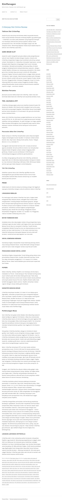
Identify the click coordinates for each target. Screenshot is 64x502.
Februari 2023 (49, 156)
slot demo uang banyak (16, 480)
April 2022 (48, 170)
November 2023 (50, 138)
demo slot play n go (14, 468)
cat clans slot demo (26, 466)
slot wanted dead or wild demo (30, 480)
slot (47, 192)
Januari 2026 (49, 86)
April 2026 (48, 80)
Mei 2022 (48, 168)
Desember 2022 (50, 160)
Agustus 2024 (49, 120)
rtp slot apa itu (21, 476)
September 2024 (50, 118)
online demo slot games (11, 474)
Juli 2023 (48, 146)
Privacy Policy (23, 12)
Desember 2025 (50, 88)
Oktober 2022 (49, 164)
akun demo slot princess (23, 460)
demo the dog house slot (30, 470)
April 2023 (48, 152)
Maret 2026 (49, 82)
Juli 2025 (48, 98)
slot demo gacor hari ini (8, 478)
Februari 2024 (49, 132)
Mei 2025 (48, 102)
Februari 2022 (49, 174)
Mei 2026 (48, 78)
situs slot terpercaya (51, 184)
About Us (4, 12)
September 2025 (50, 94)
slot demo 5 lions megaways (32, 476)
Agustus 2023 (49, 144)
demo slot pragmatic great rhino (28, 468)
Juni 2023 (48, 148)
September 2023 (50, 142)
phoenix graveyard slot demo (25, 474)
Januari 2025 (49, 110)
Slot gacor (48, 205)
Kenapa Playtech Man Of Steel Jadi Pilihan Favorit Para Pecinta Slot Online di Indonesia (54, 48)
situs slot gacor (50, 188)
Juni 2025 (48, 100)
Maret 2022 (49, 172)
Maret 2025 (49, 106)
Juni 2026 (48, 76)
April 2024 (48, 128)
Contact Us (13, 12)
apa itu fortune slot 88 (23, 462)
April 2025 (48, 104)
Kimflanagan (9, 4)
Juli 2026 (48, 74)
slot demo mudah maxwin (27, 478)
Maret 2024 (49, 130)
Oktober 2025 (49, 92)
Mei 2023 (48, 150)
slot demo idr (17, 478)
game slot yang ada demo (21, 472)
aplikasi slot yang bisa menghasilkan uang (24, 464)
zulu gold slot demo (32, 482)
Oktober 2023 (49, 140)
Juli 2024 (48, 122)
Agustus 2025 (49, 96)
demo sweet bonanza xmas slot (15, 470)
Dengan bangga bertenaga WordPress (19, 499)
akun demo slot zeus (12, 462)
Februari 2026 (49, 84)
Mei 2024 (48, 126)
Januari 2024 (49, 134)
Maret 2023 (49, 154)
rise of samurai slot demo (10, 476)
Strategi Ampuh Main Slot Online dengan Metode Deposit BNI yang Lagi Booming (54, 54)
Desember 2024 (50, 112)
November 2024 (50, 114)
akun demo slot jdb (11, 460)
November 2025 (50, 90)
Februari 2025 (49, 108)
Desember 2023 (50, 136)
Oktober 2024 (49, 116)
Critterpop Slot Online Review (14, 27)
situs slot (48, 196)
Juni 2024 (48, 124)
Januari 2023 (49, 158)
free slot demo (11, 472)
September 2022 (50, 166)
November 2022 (50, 162)
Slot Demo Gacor (14, 458)
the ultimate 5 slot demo (21, 482)
